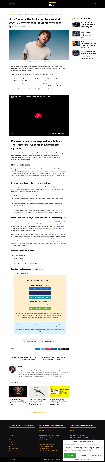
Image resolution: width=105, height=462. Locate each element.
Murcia (10, 446)
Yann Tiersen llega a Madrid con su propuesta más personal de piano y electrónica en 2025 (37, 401)
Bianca (15, 26)
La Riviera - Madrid (44, 439)
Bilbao (10, 439)
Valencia (69, 10)
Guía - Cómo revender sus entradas (79, 437)
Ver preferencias (96, 455)
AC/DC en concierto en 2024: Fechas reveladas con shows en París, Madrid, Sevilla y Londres (88, 25)
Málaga (57, 10)
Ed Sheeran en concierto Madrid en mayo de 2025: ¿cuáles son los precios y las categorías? (88, 44)
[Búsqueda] (95, 4)
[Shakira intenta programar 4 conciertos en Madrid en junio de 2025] (76, 33)
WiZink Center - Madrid (45, 430)
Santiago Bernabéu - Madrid (46, 444)
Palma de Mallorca (13, 448)
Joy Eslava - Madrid (44, 448)
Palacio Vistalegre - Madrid (46, 446)
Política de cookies (78, 459)
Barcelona (44, 10)
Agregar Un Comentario (38, 412)
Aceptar (70, 455)
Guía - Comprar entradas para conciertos (80, 430)
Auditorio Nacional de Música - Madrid (49, 435)
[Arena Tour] (52, 4)
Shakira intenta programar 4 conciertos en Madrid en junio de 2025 (88, 34)
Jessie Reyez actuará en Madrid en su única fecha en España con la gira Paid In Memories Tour (58, 401)
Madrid (51, 10)
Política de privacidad (87, 459)
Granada (11, 450)
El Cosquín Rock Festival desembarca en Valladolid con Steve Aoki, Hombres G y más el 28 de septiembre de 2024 (88, 55)
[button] (102, 441)
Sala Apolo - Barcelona (45, 437)
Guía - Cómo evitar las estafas (77, 435)
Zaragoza (11, 442)
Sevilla (63, 10)
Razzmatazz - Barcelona (45, 442)
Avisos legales (59, 459)
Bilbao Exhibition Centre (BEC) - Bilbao (49, 450)
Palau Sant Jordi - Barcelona (46, 433)
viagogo (51, 224)
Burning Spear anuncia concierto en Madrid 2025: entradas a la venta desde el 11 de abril (18, 401)
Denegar (83, 455)
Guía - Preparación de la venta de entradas (81, 433)
